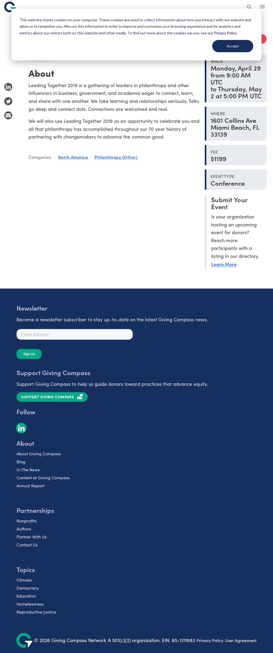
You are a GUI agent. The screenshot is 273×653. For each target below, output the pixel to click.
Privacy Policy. (225, 33)
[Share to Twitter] (8, 101)
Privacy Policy (209, 640)
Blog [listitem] (21, 461)
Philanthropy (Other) (116, 157)
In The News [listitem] (28, 469)
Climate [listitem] (24, 580)
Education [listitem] (26, 596)
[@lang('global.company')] (10, 7)
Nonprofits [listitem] (27, 521)
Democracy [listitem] (28, 588)
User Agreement (240, 640)
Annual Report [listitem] (30, 485)
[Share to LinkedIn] (8, 87)
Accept (233, 46)
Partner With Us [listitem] (32, 537)
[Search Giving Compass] (249, 7)
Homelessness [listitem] (30, 604)
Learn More (223, 264)
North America (73, 157)
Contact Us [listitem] (27, 544)
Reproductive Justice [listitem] (36, 612)
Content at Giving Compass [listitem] (43, 477)
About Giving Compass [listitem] (39, 453)
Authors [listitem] (24, 529)
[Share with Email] (8, 115)
